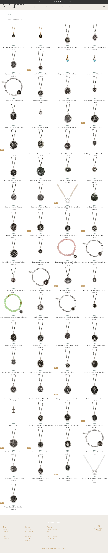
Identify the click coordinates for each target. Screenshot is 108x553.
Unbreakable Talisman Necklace (40, 478)
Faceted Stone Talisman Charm (40, 127)
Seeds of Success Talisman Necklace (94, 372)
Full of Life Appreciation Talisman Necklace (94, 154)
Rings (4, 536)
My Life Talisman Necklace (40, 317)
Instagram (28, 536)
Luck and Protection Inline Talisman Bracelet (94, 262)
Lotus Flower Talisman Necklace (67, 235)
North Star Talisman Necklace (40, 345)
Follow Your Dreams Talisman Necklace (40, 154)
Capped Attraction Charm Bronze (67, 74)
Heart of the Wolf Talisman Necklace (40, 180)
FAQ (48, 531)
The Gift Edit (70, 7)
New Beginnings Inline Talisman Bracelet (67, 317)
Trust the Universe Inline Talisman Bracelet (94, 452)
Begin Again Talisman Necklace (13, 74)
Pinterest (27, 540)
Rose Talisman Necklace (67, 372)
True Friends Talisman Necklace (40, 452)
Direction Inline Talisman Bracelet (13, 100)
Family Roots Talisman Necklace (94, 127)
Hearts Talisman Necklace (94, 180)
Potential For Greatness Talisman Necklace (13, 372)
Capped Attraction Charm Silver (94, 74)
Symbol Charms (13, 425)
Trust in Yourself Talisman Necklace (67, 452)
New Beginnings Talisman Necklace (94, 317)
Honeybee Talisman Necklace (13, 207)
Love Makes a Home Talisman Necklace (13, 262)
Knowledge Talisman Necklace (94, 207)
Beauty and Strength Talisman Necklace (94, 47)
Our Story (28, 529)
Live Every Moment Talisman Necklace (40, 235)
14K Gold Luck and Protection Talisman (13, 47)
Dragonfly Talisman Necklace (67, 100)
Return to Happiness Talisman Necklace (40, 372)
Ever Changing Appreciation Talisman (94, 100)
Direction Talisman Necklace (40, 100)
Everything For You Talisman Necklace (13, 127)
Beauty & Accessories (46, 7)
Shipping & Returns (52, 529)
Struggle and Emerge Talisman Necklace (67, 399)
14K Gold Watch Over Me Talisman (40, 47)
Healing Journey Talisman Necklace (13, 180)
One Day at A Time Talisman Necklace (94, 345)
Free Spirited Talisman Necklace (67, 154)
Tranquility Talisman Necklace (94, 425)
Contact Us (50, 538)
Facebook (27, 538)
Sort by (9, 19)
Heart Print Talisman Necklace (67, 180)
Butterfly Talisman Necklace (40, 74)
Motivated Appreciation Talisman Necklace (94, 290)
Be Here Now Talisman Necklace (67, 47)
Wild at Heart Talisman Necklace (13, 507)
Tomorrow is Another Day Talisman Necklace (67, 425)
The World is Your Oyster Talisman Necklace (40, 425)
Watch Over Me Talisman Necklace (67, 478)
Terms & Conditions (52, 536)
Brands (56, 7)
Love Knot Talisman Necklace (94, 235)
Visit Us (62, 7)
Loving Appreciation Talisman (40, 262)
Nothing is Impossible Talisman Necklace (67, 345)
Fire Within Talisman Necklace (13, 154)
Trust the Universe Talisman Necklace (13, 478)
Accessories (6, 538)
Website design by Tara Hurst (99, 533)
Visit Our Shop (29, 531)
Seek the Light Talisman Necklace (13, 399)
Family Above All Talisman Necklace (68, 127)
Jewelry (36, 7)
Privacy (49, 534)
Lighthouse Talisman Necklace (13, 235)
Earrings (5, 531)
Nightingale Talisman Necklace (13, 345)
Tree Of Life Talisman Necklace (13, 452)
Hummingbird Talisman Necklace (40, 207)
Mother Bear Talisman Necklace (67, 290)
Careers (27, 534)
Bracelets (5, 534)
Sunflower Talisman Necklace (94, 399)
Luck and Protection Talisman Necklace (13, 290)
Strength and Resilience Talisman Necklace (40, 399)
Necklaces (6, 529)
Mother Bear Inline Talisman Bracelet (40, 290)
